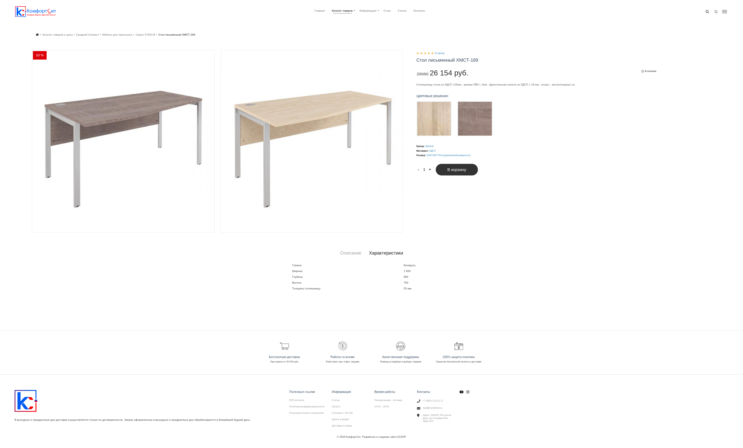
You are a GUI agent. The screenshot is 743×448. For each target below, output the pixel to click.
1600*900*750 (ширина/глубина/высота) (448, 155)
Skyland (429, 146)
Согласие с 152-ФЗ (342, 413)
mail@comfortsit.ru (432, 408)
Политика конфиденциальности (306, 406)
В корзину (456, 169)
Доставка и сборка (342, 425)
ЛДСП (432, 151)
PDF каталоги (296, 400)
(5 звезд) (439, 53)
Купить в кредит (340, 419)
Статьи (336, 400)
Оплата (336, 406)
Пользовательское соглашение (306, 413)
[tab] (350, 253)
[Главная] (37, 34)
